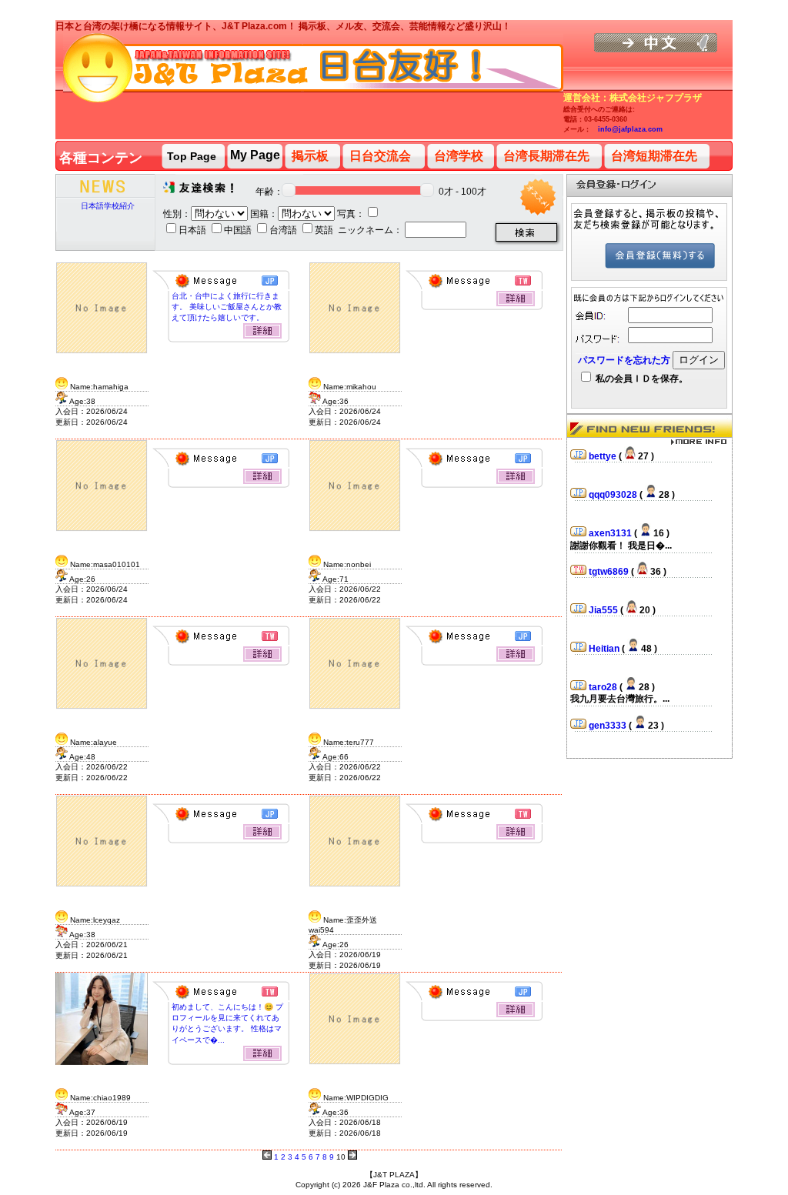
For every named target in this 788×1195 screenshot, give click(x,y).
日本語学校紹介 (108, 206)
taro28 (604, 687)
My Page (255, 155)
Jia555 (604, 610)
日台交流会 (380, 155)
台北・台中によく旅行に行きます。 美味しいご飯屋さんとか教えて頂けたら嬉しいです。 (227, 307)
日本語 (194, 230)
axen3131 (611, 533)
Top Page (191, 156)
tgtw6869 (610, 571)
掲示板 (310, 155)
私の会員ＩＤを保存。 (640, 378)
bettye (604, 456)
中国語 (239, 230)
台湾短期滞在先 (654, 155)
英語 (325, 230)
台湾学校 (458, 155)
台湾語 (284, 230)
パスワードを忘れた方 (624, 360)
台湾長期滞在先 (546, 155)
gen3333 (609, 725)
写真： (351, 214)
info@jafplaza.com (630, 129)
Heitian (605, 648)
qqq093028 (614, 494)
